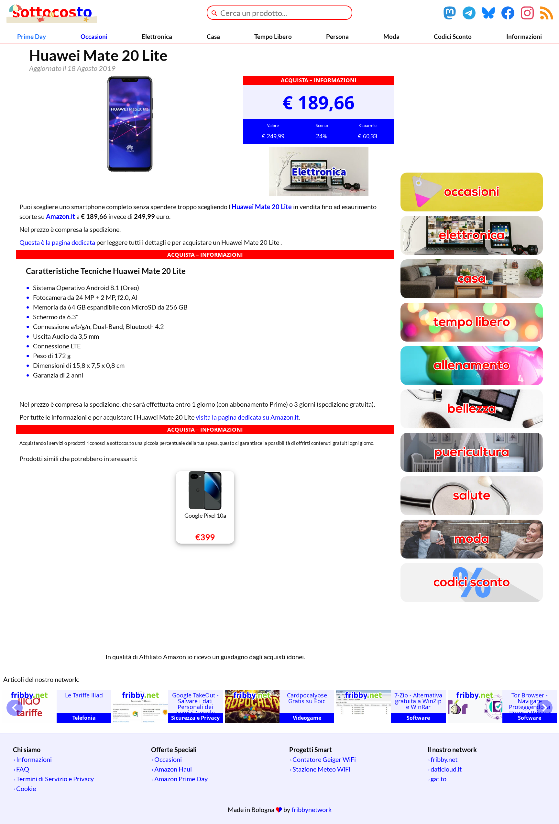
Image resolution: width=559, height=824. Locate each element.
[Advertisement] (205, 596)
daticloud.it (446, 769)
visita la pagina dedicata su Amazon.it (247, 417)
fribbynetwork (311, 809)
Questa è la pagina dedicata (57, 242)
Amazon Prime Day (181, 779)
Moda (391, 36)
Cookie (26, 788)
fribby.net (444, 759)
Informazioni (524, 36)
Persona (337, 36)
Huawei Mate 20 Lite (262, 206)
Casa (213, 36)
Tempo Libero (273, 36)
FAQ (22, 769)
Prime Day (31, 36)
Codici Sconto (453, 36)
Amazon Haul (173, 769)
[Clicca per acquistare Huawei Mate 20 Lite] (130, 170)
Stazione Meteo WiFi (321, 769)
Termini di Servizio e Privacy (55, 779)
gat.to (438, 779)
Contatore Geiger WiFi (324, 759)
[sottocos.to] (51, 20)
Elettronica (157, 36)
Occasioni (94, 36)
